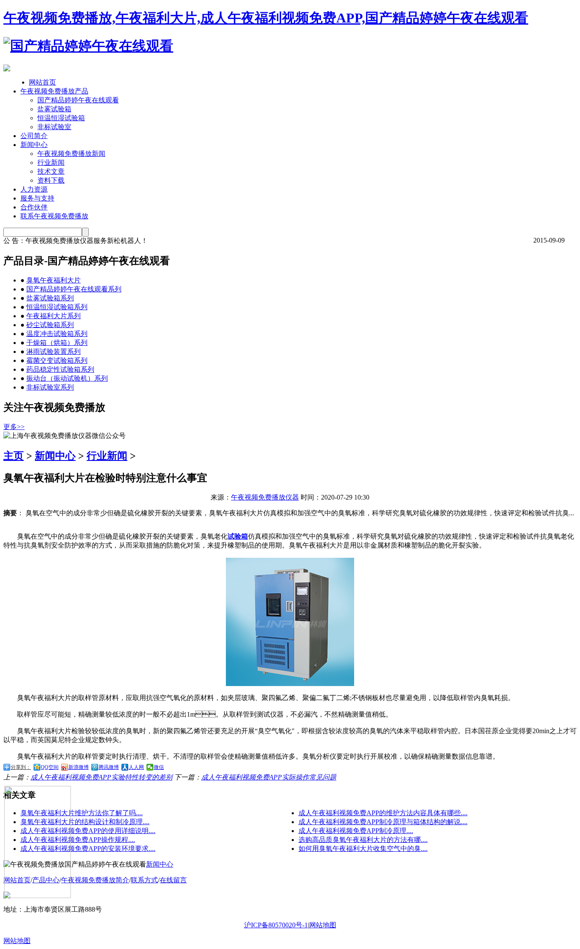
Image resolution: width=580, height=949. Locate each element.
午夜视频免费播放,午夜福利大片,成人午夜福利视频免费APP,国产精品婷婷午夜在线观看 (265, 17)
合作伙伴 (34, 207)
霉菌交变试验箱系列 (56, 360)
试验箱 (238, 536)
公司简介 (34, 135)
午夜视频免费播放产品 (54, 91)
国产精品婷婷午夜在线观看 (78, 100)
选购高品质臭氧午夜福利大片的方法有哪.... (363, 839)
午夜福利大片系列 (53, 315)
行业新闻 (51, 162)
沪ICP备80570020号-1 (276, 925)
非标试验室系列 (50, 387)
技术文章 (51, 171)
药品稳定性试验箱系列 (60, 369)
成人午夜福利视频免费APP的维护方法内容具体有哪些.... (382, 812)
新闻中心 (34, 144)
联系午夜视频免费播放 (54, 216)
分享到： (21, 767)
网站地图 (322, 925)
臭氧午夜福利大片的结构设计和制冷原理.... (84, 821)
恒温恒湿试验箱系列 (56, 307)
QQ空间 (50, 767)
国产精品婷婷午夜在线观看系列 (73, 289)
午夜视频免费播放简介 (95, 880)
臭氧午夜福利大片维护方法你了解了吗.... (81, 812)
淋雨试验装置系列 (53, 351)
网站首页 (42, 82)
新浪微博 (78, 767)
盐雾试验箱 (54, 109)
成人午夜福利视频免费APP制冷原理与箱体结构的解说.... (382, 821)
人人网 (136, 767)
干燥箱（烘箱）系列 (56, 342)
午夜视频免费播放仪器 (265, 497)
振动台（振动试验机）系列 (67, 378)
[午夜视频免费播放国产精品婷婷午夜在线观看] (88, 46)
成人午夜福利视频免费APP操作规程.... (77, 839)
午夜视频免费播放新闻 (71, 153)
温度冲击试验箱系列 (56, 333)
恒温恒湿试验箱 (61, 117)
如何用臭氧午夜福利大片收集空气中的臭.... (363, 848)
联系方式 (144, 880)
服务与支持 (37, 198)
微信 (159, 767)
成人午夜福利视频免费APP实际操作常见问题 (268, 777)
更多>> (14, 426)
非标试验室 (54, 126)
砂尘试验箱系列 (50, 324)
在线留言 (173, 880)
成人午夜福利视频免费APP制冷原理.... (355, 830)
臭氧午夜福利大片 (53, 280)
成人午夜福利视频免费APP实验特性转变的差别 (101, 777)
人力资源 (34, 189)
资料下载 (51, 180)
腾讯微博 (109, 767)
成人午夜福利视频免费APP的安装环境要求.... (87, 848)
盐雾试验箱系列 (50, 298)
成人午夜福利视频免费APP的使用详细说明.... (87, 830)
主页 (13, 455)
